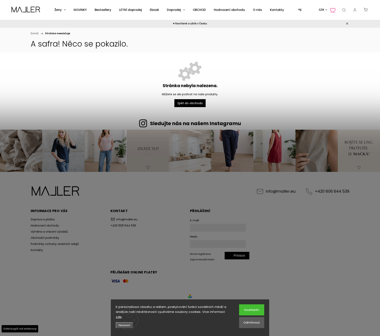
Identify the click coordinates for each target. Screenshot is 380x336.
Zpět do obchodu (190, 103)
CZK (321, 9)
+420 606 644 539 (332, 191)
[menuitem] (60, 10)
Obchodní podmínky (45, 238)
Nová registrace (200, 254)
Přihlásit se (239, 256)
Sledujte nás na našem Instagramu (195, 123)
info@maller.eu (280, 191)
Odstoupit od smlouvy (20, 329)
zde (119, 317)
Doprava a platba (43, 219)
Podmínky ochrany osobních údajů (55, 244)
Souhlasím (251, 310)
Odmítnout (251, 322)
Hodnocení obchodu (45, 225)
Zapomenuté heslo (202, 259)
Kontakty (37, 250)
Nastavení (124, 325)
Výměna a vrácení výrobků (49, 232)
